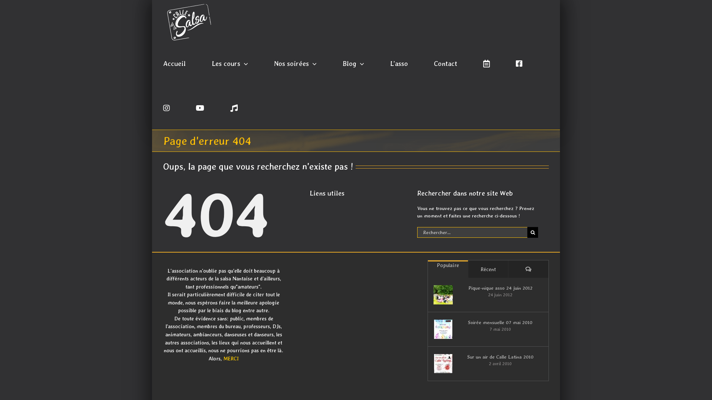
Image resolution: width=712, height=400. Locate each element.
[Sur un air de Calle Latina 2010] (443, 363)
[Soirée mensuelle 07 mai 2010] (443, 329)
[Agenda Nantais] (486, 63)
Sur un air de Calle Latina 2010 (500, 357)
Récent (488, 269)
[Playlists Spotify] (234, 107)
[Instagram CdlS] (166, 107)
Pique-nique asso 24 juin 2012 (500, 288)
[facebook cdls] (519, 63)
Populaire (448, 265)
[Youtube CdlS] (200, 107)
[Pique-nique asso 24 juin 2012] (443, 294)
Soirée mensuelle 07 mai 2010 (500, 322)
